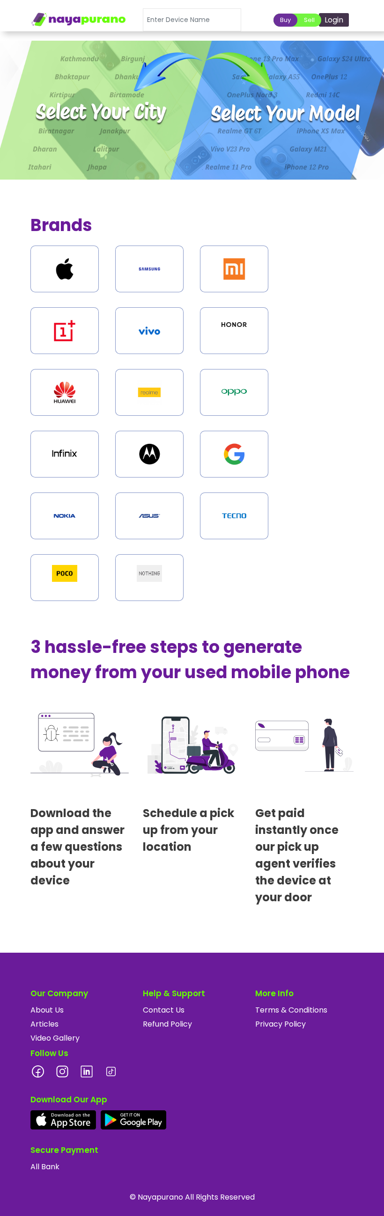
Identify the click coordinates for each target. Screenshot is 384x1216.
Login (334, 19)
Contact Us (164, 1010)
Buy (285, 20)
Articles (44, 1024)
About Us (47, 1010)
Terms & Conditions (291, 1010)
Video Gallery (55, 1038)
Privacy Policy (280, 1024)
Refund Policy (167, 1024)
